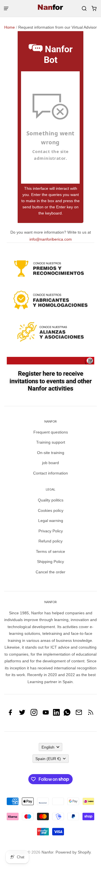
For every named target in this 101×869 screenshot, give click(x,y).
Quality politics (50, 500)
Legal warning (50, 520)
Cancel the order (50, 572)
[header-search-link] (84, 8)
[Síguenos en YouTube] (45, 714)
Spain (48, 758)
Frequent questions (50, 432)
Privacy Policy (50, 531)
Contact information (50, 473)
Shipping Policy (50, 561)
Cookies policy (50, 510)
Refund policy (50, 541)
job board (50, 462)
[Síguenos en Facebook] (10, 714)
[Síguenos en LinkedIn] (56, 714)
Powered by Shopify (73, 852)
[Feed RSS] (90, 714)
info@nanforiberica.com (50, 239)
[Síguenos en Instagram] (34, 714)
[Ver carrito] (94, 8)
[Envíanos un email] (79, 714)
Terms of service (50, 551)
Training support (50, 442)
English (48, 747)
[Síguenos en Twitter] (22, 714)
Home (9, 27)
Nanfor (47, 852)
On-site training (50, 452)
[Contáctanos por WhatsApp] (67, 714)
